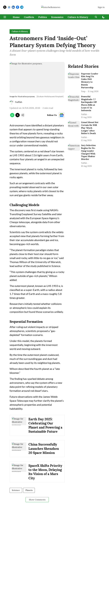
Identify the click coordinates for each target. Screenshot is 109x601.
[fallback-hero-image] (74, 75)
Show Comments (37, 499)
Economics (57, 17)
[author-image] (12, 102)
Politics (42, 17)
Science (16, 490)
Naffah (18, 102)
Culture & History (78, 17)
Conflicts (29, 17)
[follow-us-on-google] (61, 115)
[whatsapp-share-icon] (12, 116)
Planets (29, 490)
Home (16, 17)
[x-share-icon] (17, 116)
